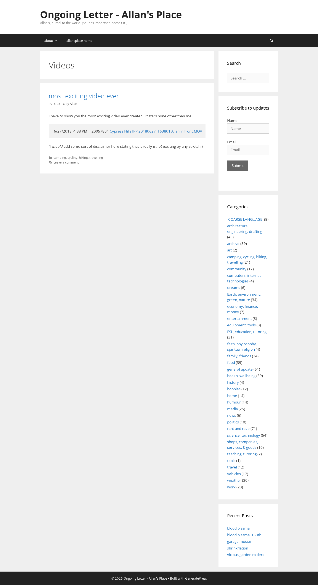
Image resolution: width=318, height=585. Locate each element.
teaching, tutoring (242, 453)
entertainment (239, 318)
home (232, 395)
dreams (233, 287)
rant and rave (238, 428)
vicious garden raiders (245, 554)
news (231, 415)
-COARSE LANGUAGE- (245, 219)
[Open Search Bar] (271, 40)
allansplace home (79, 40)
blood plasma (238, 528)
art (229, 250)
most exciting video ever (84, 95)
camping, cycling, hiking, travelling (78, 158)
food (231, 362)
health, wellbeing (241, 375)
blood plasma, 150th (244, 534)
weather (234, 480)
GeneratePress (196, 578)
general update (240, 369)
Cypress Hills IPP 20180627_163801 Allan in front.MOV (156, 131)
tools (231, 460)
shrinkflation (237, 548)
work (231, 487)
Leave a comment (66, 162)
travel (232, 467)
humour (234, 402)
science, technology (243, 435)
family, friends (239, 355)
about (48, 40)
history (233, 382)
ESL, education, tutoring (247, 331)
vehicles (234, 473)
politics (233, 422)
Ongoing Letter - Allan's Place (111, 14)
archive (233, 243)
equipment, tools (241, 324)
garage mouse (239, 541)
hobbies (234, 388)
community (236, 268)
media (232, 408)
